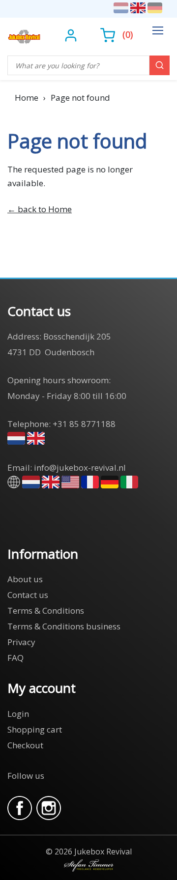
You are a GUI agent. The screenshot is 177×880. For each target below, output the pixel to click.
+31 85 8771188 (84, 423)
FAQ (15, 657)
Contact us (27, 594)
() (127, 34)
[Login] (72, 34)
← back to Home (39, 209)
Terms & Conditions (45, 610)
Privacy (21, 642)
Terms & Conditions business (63, 626)
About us (25, 579)
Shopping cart (34, 729)
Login (18, 713)
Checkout (25, 745)
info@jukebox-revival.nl (80, 467)
